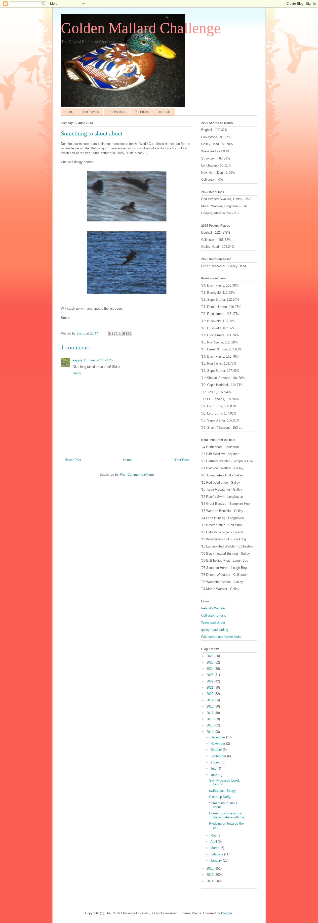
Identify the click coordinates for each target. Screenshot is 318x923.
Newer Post (73, 460)
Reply (77, 373)
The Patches (116, 112)
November (218, 743)
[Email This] (110, 333)
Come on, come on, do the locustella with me (226, 815)
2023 (210, 675)
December (218, 737)
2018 (210, 706)
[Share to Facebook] (124, 333)
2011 (210, 881)
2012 (210, 875)
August (216, 762)
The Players (91, 112)
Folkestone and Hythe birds (221, 637)
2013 (210, 868)
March (215, 848)
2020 (210, 694)
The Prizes (141, 112)
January (216, 860)
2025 (210, 662)
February (217, 854)
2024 (210, 669)
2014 (210, 732)
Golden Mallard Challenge (141, 28)
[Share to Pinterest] (129, 333)
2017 (210, 713)
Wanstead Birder (213, 622)
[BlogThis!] (115, 333)
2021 (210, 687)
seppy (77, 360)
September (218, 756)
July (213, 768)
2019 (210, 700)
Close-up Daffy (220, 797)
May (214, 835)
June (214, 775)
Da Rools (164, 112)
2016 (210, 719)
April (214, 841)
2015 (210, 725)
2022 (210, 681)
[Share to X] (120, 333)
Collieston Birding (213, 615)
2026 (210, 656)
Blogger (226, 913)
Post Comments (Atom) (137, 474)
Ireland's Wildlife (213, 608)
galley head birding (214, 629)
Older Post (181, 460)
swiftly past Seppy (222, 791)
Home (69, 112)
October (216, 750)
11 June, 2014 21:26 (98, 360)
